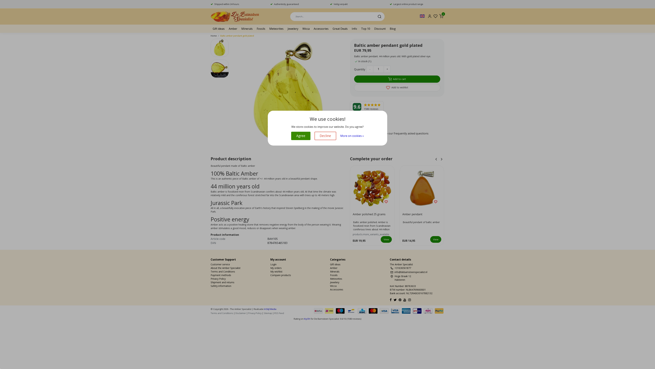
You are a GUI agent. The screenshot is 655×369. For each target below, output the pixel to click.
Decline (325, 135)
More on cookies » (352, 136)
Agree (300, 135)
